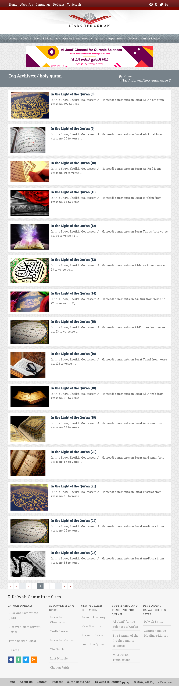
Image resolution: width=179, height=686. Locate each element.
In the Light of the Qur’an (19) (73, 417)
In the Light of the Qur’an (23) (73, 553)
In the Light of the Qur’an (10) (73, 163)
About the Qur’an (20, 38)
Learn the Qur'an (93, 644)
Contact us (43, 4)
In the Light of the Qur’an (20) (73, 452)
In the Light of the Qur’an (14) (73, 293)
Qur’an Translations (76, 38)
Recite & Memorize (46, 38)
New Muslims (91, 626)
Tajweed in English (108, 682)
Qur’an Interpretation (109, 38)
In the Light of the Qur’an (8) (73, 94)
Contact (42, 682)
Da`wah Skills (153, 621)
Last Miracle (59, 658)
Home (13, 4)
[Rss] (167, 4)
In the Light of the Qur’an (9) (73, 128)
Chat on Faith (59, 667)
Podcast (58, 4)
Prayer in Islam (92, 635)
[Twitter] (162, 4)
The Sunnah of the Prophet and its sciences (125, 640)
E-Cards (14, 650)
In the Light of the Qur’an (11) (73, 192)
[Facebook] (151, 4)
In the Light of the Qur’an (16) (73, 354)
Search (76, 4)
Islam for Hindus (62, 640)
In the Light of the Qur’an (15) (73, 321)
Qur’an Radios (150, 38)
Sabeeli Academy (93, 617)
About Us (26, 4)
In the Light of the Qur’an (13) (73, 259)
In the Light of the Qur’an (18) (73, 388)
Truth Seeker (59, 631)
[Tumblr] (156, 4)
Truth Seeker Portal (22, 641)
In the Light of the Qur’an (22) (73, 520)
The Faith (57, 649)
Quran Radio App (78, 682)
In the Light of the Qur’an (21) (73, 486)
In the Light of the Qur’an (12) (73, 226)
